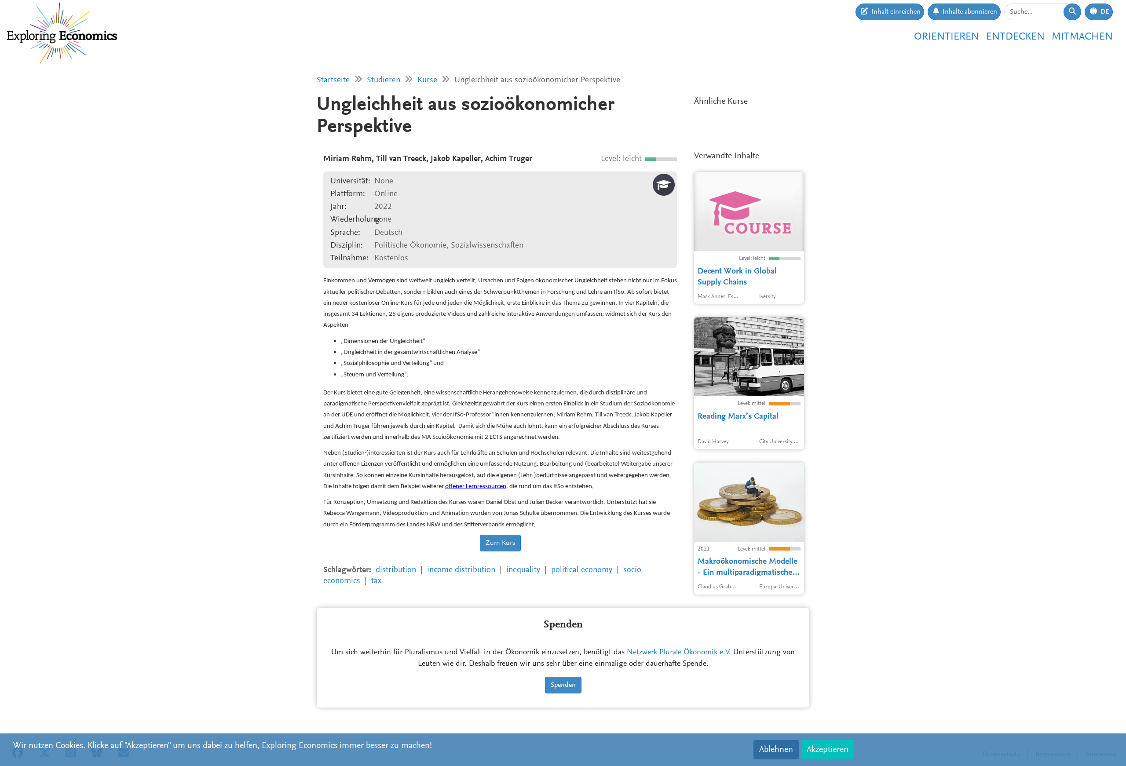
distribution (396, 570)
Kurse (427, 80)
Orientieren (946, 37)
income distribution (461, 570)
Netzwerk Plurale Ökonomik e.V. (679, 653)
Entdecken (1015, 37)
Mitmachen (1082, 37)
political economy (581, 570)
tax (376, 581)
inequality (523, 570)
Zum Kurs (500, 543)
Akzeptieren (827, 749)
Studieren (383, 80)
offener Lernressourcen (475, 486)
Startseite (333, 80)
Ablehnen (776, 749)
